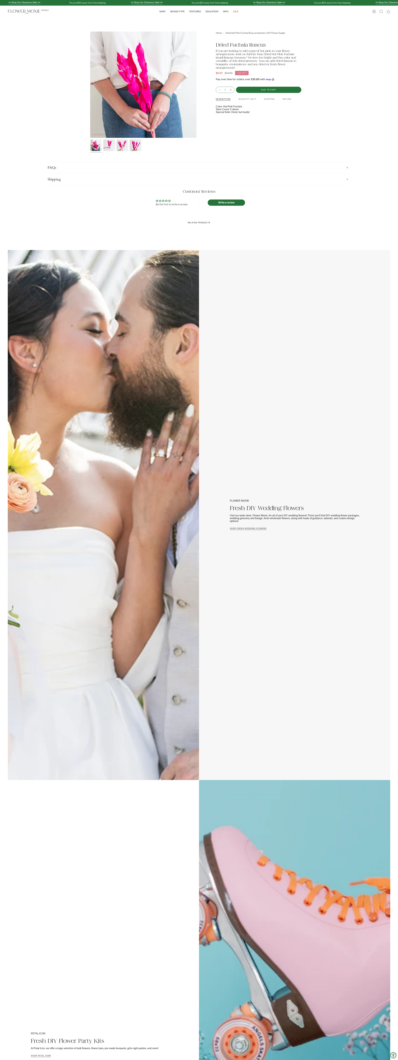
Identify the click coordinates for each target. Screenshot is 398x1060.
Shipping (54, 179)
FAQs (52, 167)
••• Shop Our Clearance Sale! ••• (24, 2)
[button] (162, 11)
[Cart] (388, 11)
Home (219, 33)
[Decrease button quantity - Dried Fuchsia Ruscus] (219, 90)
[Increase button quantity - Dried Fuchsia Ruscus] (230, 90)
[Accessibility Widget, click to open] (393, 1055)
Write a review (226, 202)
